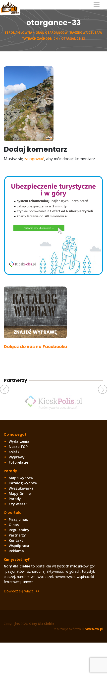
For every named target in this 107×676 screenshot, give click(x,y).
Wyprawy (17, 457)
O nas (14, 524)
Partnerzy (17, 535)
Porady (15, 498)
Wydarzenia (19, 441)
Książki (14, 451)
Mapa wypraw (21, 477)
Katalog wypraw (23, 483)
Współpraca (19, 545)
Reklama (16, 550)
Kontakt (16, 540)
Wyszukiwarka (21, 488)
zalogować (34, 158)
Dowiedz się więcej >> (22, 591)
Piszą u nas (18, 519)
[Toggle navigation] (98, 4)
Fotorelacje (18, 462)
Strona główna (18, 32)
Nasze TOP (18, 446)
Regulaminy (19, 530)
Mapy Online (20, 493)
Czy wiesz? (18, 504)
